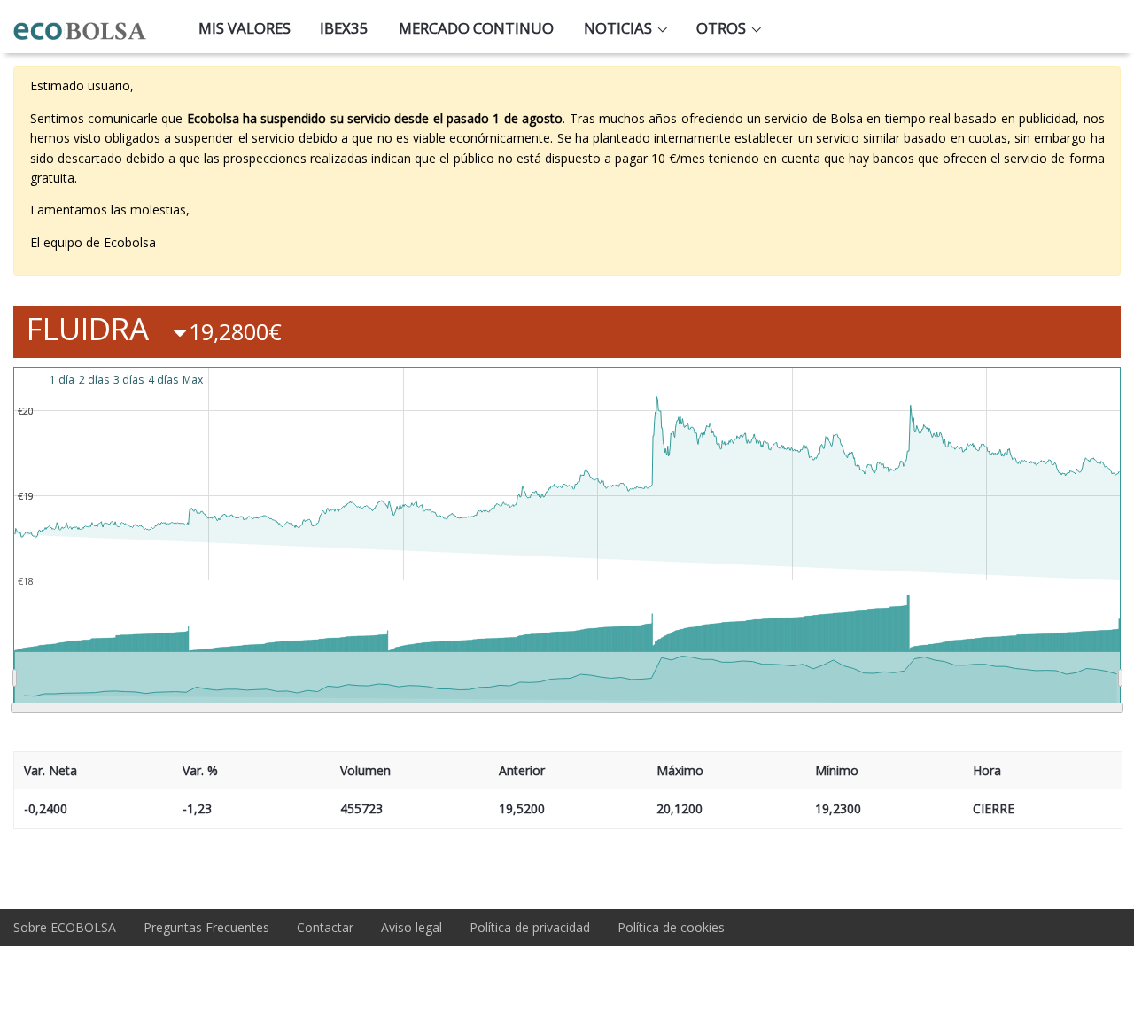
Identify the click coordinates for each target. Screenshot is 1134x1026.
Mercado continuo (476, 28)
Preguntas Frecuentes (206, 927)
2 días (94, 379)
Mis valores (244, 28)
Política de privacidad (530, 927)
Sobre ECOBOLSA (64, 927)
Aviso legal (411, 927)
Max (193, 379)
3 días (128, 379)
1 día (62, 379)
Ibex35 (344, 28)
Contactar (325, 927)
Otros (721, 28)
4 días (163, 379)
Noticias (618, 28)
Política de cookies (671, 927)
